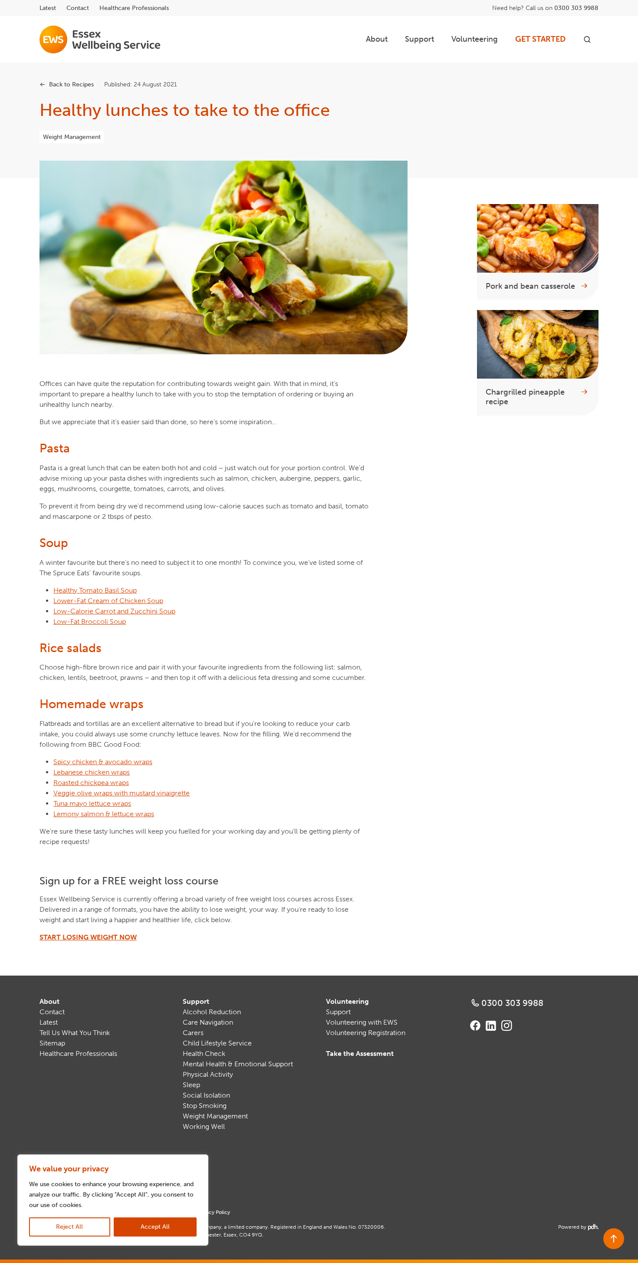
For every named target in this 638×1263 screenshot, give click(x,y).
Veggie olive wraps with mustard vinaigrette (121, 793)
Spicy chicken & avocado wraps (102, 762)
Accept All (155, 1226)
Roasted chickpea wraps (91, 782)
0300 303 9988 (576, 8)
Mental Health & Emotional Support (238, 1064)
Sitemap (52, 1043)
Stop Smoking (205, 1105)
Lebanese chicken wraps (91, 772)
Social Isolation (206, 1095)
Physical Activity (208, 1074)
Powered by (577, 1227)
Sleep (191, 1085)
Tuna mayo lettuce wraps (92, 803)
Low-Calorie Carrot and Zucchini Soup (114, 611)
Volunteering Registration (365, 1033)
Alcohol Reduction (212, 1012)
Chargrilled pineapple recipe (525, 397)
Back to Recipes (71, 84)
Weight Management (72, 137)
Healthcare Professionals (134, 8)
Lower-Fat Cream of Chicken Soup (108, 601)
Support (419, 39)
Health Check (204, 1053)
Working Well (204, 1126)
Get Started (540, 39)
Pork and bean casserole (530, 286)
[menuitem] (377, 39)
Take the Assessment (360, 1053)
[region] (112, 1200)
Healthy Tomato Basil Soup (95, 590)
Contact (77, 8)
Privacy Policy (213, 1212)
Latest (47, 8)
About (377, 39)
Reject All (69, 1226)
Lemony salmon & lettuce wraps (103, 814)
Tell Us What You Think (74, 1033)
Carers (193, 1033)
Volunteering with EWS (362, 1022)
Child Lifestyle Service (217, 1043)
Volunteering (474, 39)
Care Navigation (208, 1022)
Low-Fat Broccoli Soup (89, 621)
